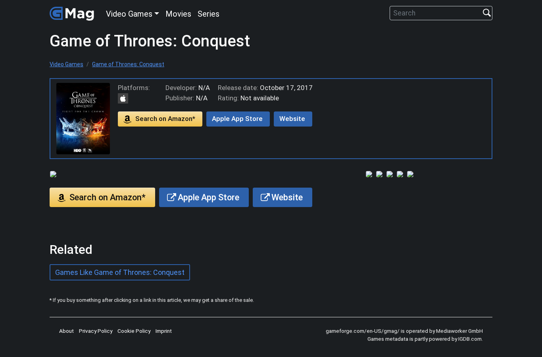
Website (292, 119)
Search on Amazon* (165, 119)
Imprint (164, 331)
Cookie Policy (133, 331)
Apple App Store (237, 119)
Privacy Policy (95, 331)
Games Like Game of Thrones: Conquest (120, 272)
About (66, 331)
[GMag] (73, 13)
